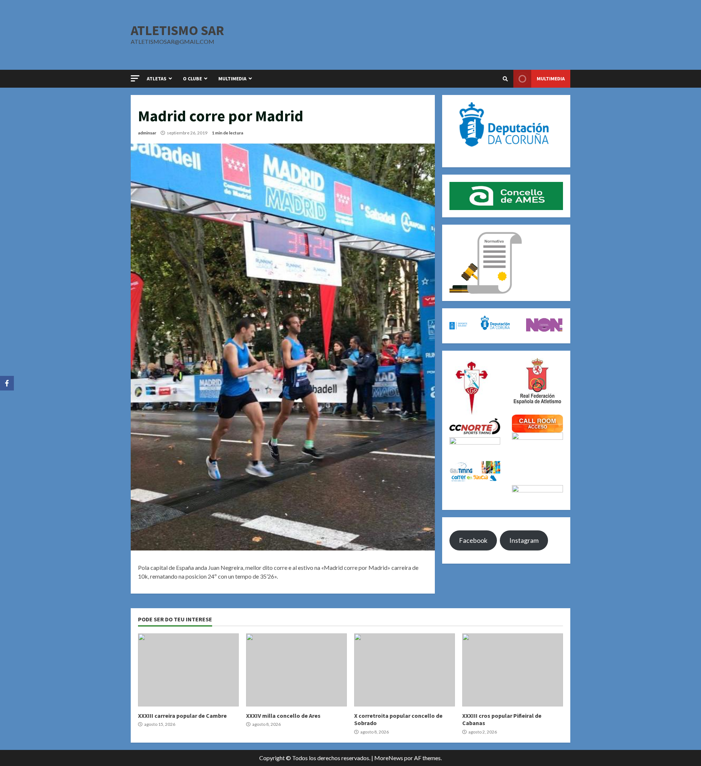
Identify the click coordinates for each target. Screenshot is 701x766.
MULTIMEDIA (232, 78)
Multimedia (551, 78)
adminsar (147, 133)
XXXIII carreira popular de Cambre (188, 669)
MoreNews (388, 757)
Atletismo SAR (177, 30)
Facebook (473, 540)
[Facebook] (7, 383)
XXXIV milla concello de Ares (296, 669)
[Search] (505, 79)
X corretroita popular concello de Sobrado (404, 669)
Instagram (524, 540)
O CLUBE (192, 78)
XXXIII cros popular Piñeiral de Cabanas (512, 669)
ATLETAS (156, 78)
